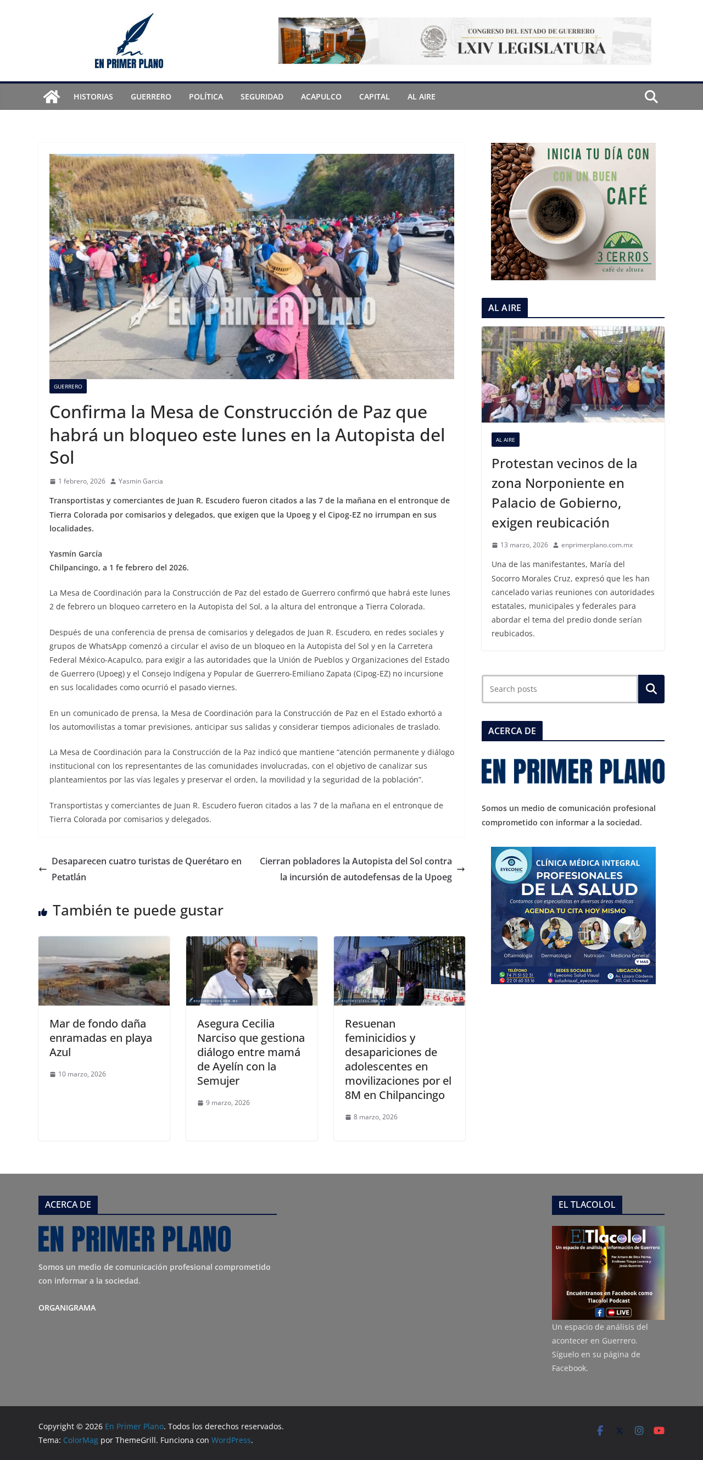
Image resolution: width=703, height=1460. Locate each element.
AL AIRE (422, 96)
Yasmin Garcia (141, 481)
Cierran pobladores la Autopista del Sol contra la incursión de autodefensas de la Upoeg (356, 869)
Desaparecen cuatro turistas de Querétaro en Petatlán (147, 869)
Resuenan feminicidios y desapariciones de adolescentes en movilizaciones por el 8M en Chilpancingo (398, 1059)
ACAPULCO (321, 96)
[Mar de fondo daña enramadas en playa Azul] (104, 944)
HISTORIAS (93, 96)
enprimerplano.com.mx (597, 544)
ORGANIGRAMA (67, 1307)
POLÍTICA (206, 96)
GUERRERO (151, 96)
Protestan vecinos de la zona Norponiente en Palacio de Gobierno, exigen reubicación (565, 492)
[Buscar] (651, 689)
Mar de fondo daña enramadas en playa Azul (100, 1037)
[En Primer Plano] (51, 97)
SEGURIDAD (262, 96)
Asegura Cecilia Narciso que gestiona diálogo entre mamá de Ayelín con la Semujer (251, 1052)
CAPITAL (374, 96)
